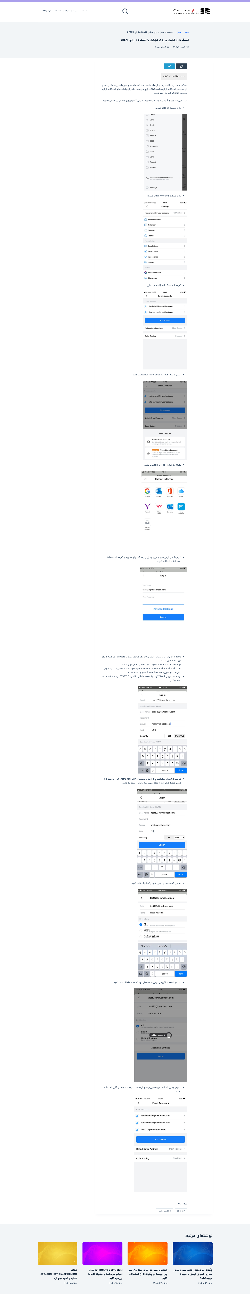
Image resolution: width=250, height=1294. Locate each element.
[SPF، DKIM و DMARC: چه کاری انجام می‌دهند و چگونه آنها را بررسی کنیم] (102, 1253)
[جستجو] (125, 11)
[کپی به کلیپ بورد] (181, 66)
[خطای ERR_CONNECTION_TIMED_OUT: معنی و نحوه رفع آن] (58, 1253)
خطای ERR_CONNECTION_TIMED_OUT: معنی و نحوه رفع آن (58, 1274)
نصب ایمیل (164, 1211)
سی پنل (157, 46)
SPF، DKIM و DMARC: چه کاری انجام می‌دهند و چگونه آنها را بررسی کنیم (105, 1274)
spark (181, 1211)
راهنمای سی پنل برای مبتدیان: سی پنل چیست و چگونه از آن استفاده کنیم (148, 1274)
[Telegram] (169, 66)
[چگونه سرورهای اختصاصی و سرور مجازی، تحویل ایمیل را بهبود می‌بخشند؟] (193, 1253)
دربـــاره (85, 10)
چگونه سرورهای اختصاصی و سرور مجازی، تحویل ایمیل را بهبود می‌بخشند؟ (193, 1274)
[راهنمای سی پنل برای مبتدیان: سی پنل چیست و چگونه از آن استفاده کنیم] (148, 1253)
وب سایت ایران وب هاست (66, 10)
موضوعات (46, 10)
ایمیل (163, 46)
